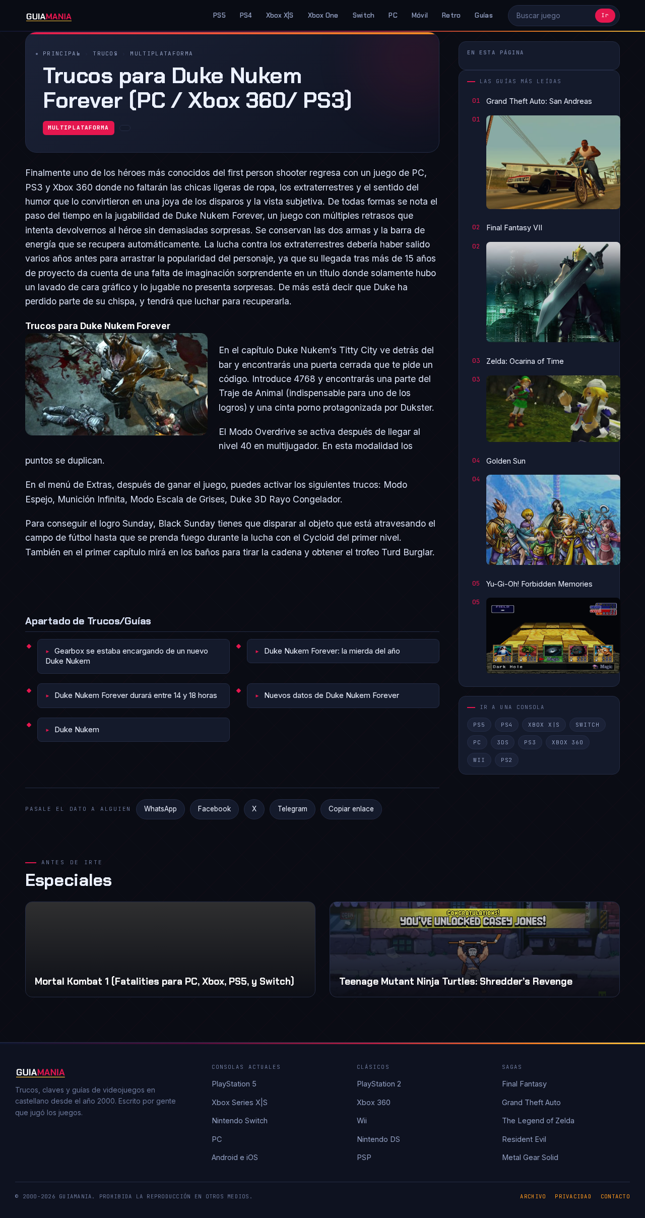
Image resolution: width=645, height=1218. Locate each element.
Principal (62, 53)
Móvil (420, 15)
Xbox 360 (568, 742)
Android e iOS (235, 1157)
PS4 (246, 15)
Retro (451, 15)
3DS (503, 742)
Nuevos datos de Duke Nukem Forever (331, 695)
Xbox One (323, 15)
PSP (364, 1157)
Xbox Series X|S (240, 1102)
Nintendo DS (378, 1139)
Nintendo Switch (240, 1120)
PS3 (530, 742)
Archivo (533, 1196)
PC (393, 15)
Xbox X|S (280, 15)
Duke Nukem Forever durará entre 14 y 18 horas (135, 695)
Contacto (615, 1196)
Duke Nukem (76, 729)
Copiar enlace (351, 809)
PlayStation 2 (379, 1083)
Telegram (292, 809)
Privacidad (573, 1196)
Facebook (214, 809)
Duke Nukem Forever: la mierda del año (332, 651)
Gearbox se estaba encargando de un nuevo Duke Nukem (126, 656)
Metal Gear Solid (530, 1157)
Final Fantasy (524, 1083)
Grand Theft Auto (531, 1102)
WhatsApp (160, 809)
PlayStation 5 (234, 1083)
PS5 (219, 15)
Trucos (105, 53)
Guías (483, 15)
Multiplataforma (161, 53)
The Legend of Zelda (538, 1120)
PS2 (507, 759)
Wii (479, 759)
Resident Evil (524, 1139)
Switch (364, 15)
